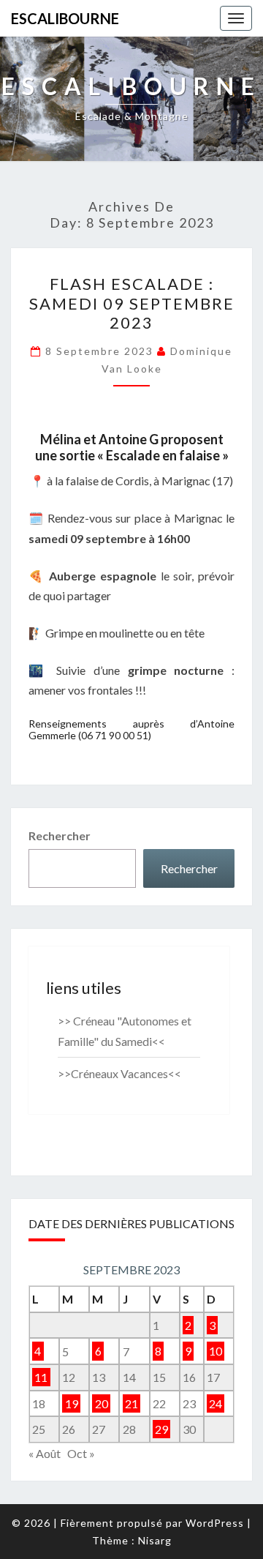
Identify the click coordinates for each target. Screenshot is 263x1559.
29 (161, 1429)
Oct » (81, 1453)
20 (101, 1403)
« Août (44, 1453)
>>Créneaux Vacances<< (119, 1073)
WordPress (215, 1523)
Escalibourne (65, 18)
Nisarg (155, 1540)
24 (215, 1403)
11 (40, 1377)
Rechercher (59, 835)
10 (215, 1351)
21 (131, 1403)
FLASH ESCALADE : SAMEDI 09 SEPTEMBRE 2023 (132, 303)
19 (71, 1403)
